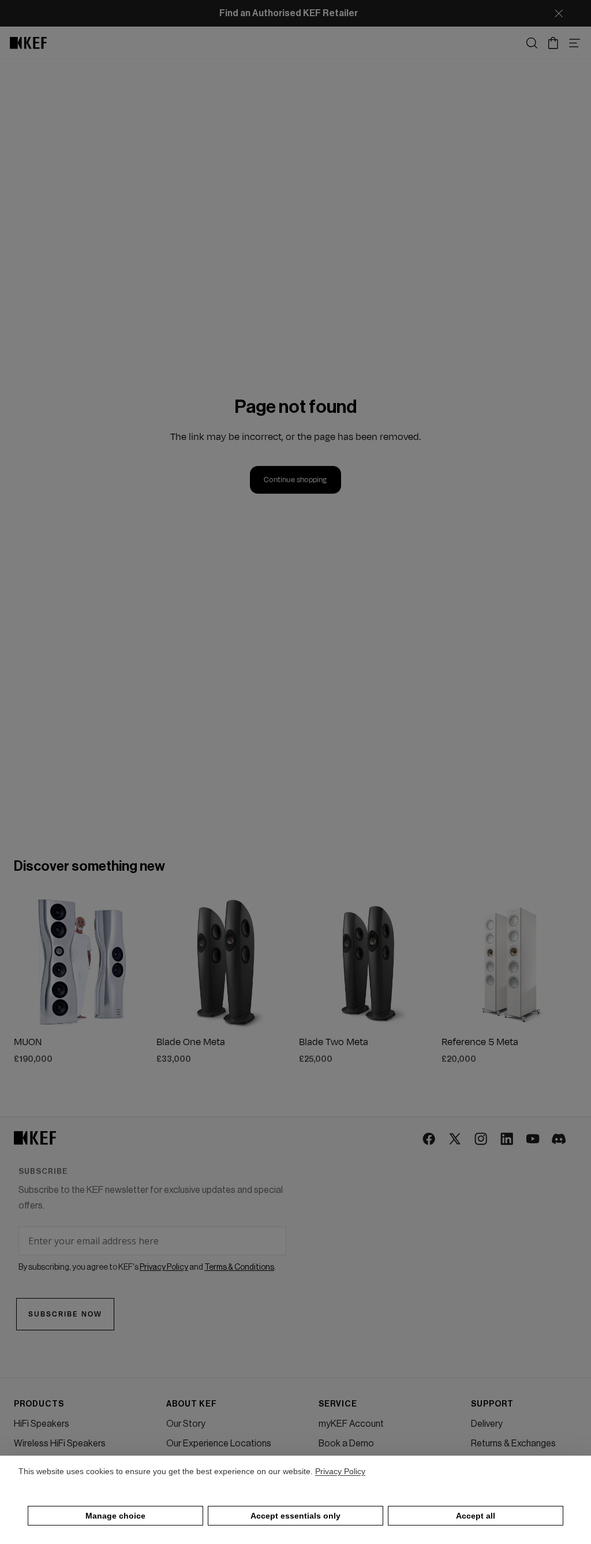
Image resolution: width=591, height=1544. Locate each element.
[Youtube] (533, 1139)
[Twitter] (455, 1139)
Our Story (185, 1424)
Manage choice (115, 1515)
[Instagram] (481, 1139)
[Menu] (574, 43)
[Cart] (553, 43)
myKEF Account (351, 1424)
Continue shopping (295, 480)
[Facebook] (429, 1139)
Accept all (475, 1515)
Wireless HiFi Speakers (60, 1443)
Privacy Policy (340, 1471)
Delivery (487, 1424)
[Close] (558, 13)
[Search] (532, 43)
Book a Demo (346, 1443)
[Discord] (559, 1139)
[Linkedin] (507, 1139)
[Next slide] (136, 962)
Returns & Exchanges (513, 1443)
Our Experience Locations (218, 1443)
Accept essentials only (295, 1515)
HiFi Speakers (41, 1424)
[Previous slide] (26, 962)
